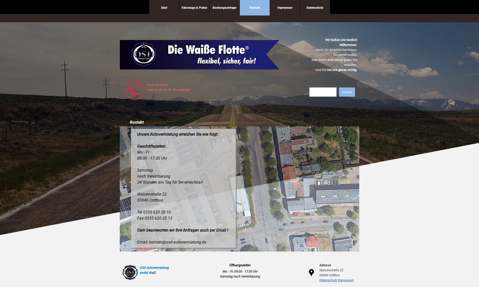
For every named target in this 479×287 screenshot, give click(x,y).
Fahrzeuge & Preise (194, 7)
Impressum (284, 7)
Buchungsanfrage (224, 7)
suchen (347, 92)
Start (164, 7)
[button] (135, 82)
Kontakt (254, 7)
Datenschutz (315, 7)
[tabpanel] (332, 54)
